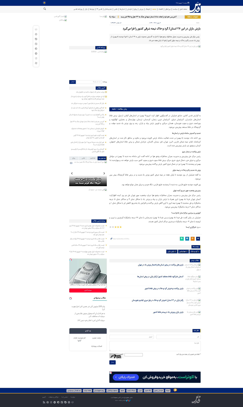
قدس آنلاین (195, 7)
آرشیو (44, 397)
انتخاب (72, 82)
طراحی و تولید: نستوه (120, 400)
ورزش (141, 9)
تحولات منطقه (192, 17)
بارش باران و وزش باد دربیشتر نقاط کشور (168, 312)
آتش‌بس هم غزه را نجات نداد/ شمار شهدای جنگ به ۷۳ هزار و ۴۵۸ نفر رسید (154, 17)
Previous (104, 173)
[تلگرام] (36, 53)
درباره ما (73, 397)
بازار (86, 9)
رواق (135, 9)
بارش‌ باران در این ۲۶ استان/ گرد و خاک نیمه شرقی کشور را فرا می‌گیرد (162, 29)
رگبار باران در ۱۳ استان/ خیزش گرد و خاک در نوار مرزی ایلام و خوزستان (157, 300)
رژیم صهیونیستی (99, 391)
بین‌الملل (168, 9)
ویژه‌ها (92, 9)
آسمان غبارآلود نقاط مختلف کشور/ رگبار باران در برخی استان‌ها (160, 276)
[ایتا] (36, 44)
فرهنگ (148, 9)
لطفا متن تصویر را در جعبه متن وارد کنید (188, 354)
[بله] (36, 39)
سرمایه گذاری (88, 290)
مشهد (122, 391)
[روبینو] (36, 34)
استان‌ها (122, 9)
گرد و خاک (194, 251)
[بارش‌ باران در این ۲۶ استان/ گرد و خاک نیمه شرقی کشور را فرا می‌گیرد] (155, 75)
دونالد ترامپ (131, 391)
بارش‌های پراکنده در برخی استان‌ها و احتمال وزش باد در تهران (160, 265)
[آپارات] (36, 63)
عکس (115, 9)
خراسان (129, 9)
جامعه (154, 9)
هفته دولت (87, 391)
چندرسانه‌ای (108, 9)
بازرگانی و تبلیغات (53, 397)
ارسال (112, 362)
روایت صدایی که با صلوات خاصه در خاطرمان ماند (90, 92)
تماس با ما (65, 397)
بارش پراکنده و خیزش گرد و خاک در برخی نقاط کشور (164, 288)
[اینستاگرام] (36, 58)
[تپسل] (110, 373)
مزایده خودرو (97, 338)
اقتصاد (160, 9)
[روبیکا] (36, 29)
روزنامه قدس (78, 9)
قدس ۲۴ (99, 9)
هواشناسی (182, 251)
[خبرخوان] (44, 402)
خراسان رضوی (158, 391)
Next (71, 173)
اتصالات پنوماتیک (96, 346)
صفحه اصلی (183, 9)
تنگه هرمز (148, 391)
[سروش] (36, 49)
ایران (140, 391)
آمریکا (167, 391)
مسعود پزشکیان (112, 391)
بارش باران (171, 251)
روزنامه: (105, 82)
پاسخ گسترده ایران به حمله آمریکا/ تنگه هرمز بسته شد (88, 181)
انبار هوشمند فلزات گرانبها (79, 339)
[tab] (102, 158)
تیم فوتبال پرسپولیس (74, 391)
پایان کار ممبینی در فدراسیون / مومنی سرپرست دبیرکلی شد (87, 103)
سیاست (175, 9)
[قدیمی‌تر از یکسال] (192, 268)
